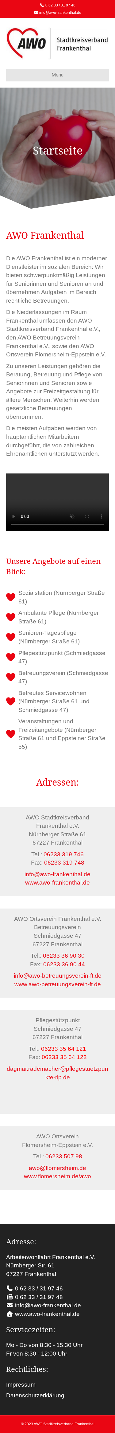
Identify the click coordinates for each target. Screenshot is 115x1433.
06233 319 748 (64, 862)
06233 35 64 (58, 1057)
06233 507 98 (63, 1156)
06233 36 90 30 (64, 955)
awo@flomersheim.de (57, 1168)
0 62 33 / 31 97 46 (60, 5)
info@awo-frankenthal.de (60, 12)
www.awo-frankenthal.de (57, 882)
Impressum (21, 1384)
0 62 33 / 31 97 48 (39, 1297)
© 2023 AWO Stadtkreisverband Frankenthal (57, 1424)
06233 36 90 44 (64, 964)
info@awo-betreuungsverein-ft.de (58, 975)
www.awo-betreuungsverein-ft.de (57, 984)
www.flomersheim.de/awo (57, 1176)
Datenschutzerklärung (35, 1395)
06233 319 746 (64, 854)
